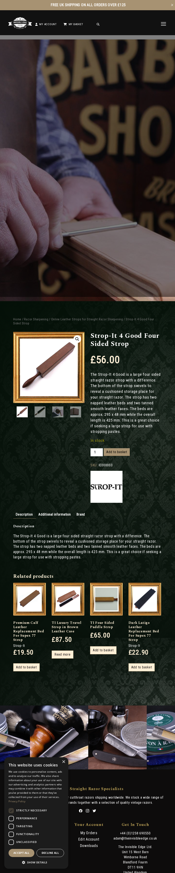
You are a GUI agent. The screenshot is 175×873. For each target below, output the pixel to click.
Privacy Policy (17, 801)
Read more (62, 654)
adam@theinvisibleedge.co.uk (135, 838)
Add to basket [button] (26, 667)
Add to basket (116, 452)
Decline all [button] (50, 853)
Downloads (89, 846)
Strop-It (19, 646)
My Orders (88, 833)
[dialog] (36, 813)
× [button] (63, 761)
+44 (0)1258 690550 (135, 833)
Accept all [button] (21, 853)
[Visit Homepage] (20, 28)
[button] (77, 339)
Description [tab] (24, 514)
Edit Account (88, 839)
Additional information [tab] (54, 514)
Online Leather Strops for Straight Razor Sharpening (87, 319)
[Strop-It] (106, 487)
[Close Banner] (172, 5)
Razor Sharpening (36, 319)
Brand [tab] (80, 514)
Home (17, 319)
